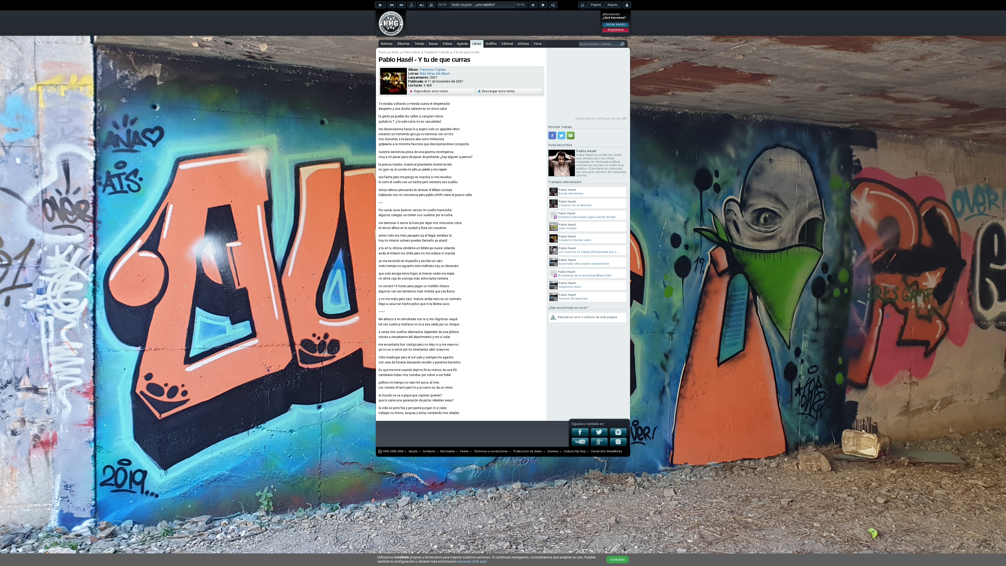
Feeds (464, 451)
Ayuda (413, 451)
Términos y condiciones (491, 451)
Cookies (553, 451)
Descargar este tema (498, 91)
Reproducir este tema (430, 91)
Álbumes (403, 44)
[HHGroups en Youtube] (580, 445)
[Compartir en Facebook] (552, 135)
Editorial (507, 44)
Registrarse (616, 29)
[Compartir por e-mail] (571, 135)
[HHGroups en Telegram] (618, 445)
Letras (476, 44)
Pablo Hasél (411, 52)
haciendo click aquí (471, 561)
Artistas (523, 44)
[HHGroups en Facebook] (580, 435)
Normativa (447, 451)
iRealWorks (614, 451)
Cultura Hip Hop (575, 451)
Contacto (429, 451)
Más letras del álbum (435, 73)
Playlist (596, 5)
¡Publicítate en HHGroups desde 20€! (601, 118)
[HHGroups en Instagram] (618, 435)
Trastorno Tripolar (437, 52)
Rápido (612, 5)
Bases (433, 44)
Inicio (382, 52)
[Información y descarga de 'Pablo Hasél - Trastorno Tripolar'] (393, 93)
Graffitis (491, 44)
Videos (447, 44)
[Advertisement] (503, 23)
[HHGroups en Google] (599, 445)
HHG (386, 451)
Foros (538, 44)
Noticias (387, 44)
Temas (419, 44)
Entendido (617, 560)
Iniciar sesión (615, 24)
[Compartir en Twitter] (561, 135)
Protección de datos (527, 451)
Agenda (462, 44)
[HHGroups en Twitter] (599, 435)
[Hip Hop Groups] (389, 35)
